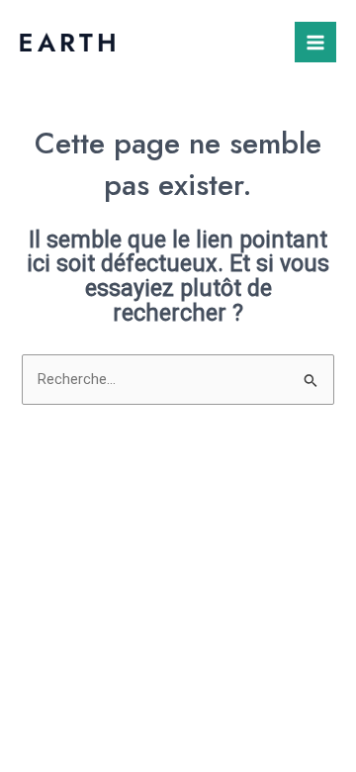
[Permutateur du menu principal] (315, 42)
